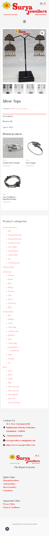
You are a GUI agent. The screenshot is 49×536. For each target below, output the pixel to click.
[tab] (24, 116)
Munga (10, 287)
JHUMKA (11, 335)
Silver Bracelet (13, 387)
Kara (10, 339)
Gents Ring (12, 327)
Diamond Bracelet (15, 235)
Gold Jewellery (8, 312)
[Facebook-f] (7, 529)
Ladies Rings (13, 255)
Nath (10, 355)
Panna (10, 299)
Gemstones (7, 272)
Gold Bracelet (13, 331)
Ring (9, 383)
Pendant (11, 359)
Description (8, 116)
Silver (5, 367)
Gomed (11, 275)
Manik (10, 279)
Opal (9, 295)
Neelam (11, 291)
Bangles (11, 319)
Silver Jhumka (13, 395)
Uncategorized (13, 263)
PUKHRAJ (12, 303)
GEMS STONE (8, 267)
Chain (10, 323)
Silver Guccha (13, 391)
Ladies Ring (12, 343)
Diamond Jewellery (10, 227)
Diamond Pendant (14, 239)
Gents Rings (12, 247)
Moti (9, 283)
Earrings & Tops (14, 243)
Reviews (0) (7, 121)
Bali (9, 231)
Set (9, 259)
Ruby (10, 307)
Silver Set (11, 399)
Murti (10, 375)
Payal (10, 379)
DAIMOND (15, 351)
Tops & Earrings (14, 403)
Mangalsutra (13, 347)
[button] (24, 21)
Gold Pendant (13, 251)
